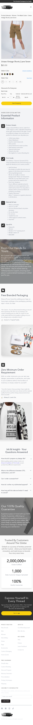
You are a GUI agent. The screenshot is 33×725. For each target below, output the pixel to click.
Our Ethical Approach (24, 627)
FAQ (19, 639)
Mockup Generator (6, 673)
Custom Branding (6, 666)
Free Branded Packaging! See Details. (22, 1)
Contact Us (21, 650)
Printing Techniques (6, 680)
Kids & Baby (4, 638)
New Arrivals (4, 627)
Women (14, 15)
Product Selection (6, 15)
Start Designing (16, 103)
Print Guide (16, 463)
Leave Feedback (22, 646)
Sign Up (15, 613)
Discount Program (6, 670)
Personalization (5, 677)
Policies (20, 643)
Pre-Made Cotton (22, 15)
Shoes (3, 641)
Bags (2, 644)
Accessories (4, 648)
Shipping (3, 683)
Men (2, 631)
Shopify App (4, 663)
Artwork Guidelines (6, 463)
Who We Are (21, 631)
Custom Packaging (6, 651)
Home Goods (5, 654)
